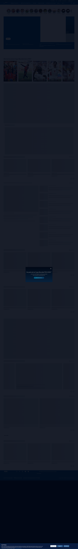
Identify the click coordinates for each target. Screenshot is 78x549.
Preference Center (53, 546)
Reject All (60, 546)
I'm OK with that (66, 546)
